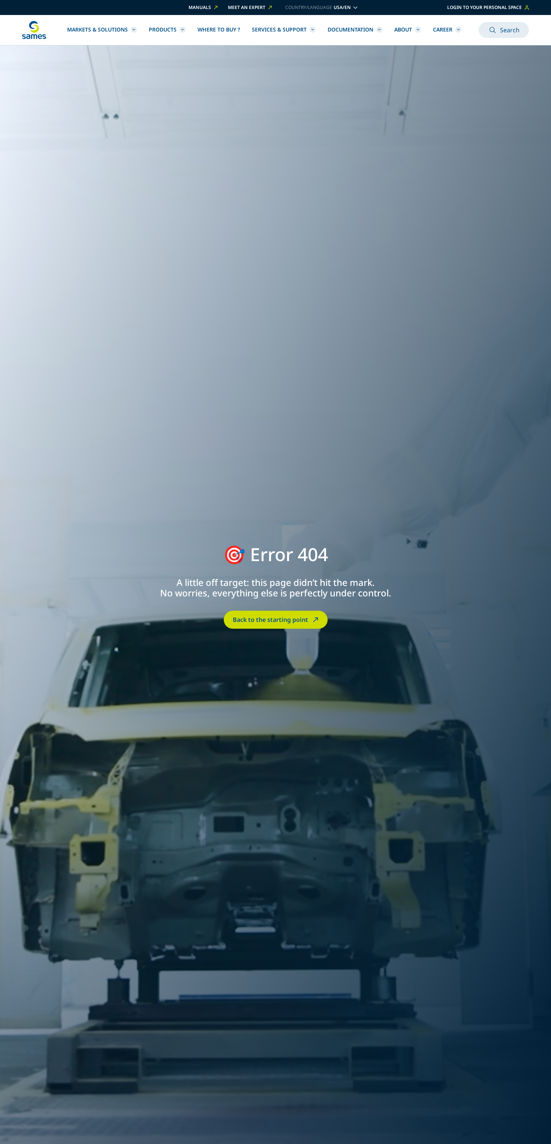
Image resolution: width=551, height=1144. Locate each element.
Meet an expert (246, 8)
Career (442, 29)
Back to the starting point (270, 620)
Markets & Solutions (97, 29)
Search (510, 30)
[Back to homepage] (34, 30)
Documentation (350, 29)
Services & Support (279, 29)
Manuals (200, 8)
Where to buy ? (219, 29)
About (403, 29)
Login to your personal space (484, 7)
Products (163, 29)
